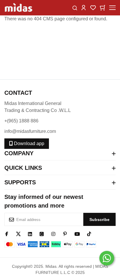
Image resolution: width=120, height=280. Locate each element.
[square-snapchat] (41, 233)
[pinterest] (65, 233)
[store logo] (18, 7)
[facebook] (6, 233)
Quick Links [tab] (23, 168)
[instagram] (53, 233)
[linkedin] (30, 233)
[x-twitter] (18, 233)
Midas (51, 266)
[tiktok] (89, 233)
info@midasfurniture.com (30, 131)
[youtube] (77, 233)
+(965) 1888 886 (21, 120)
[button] (83, 7)
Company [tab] (18, 153)
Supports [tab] (20, 182)
